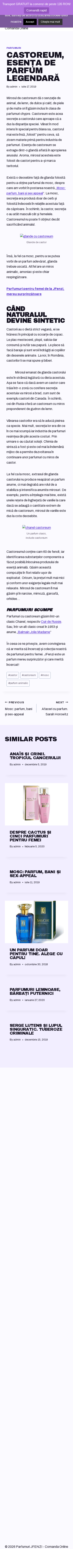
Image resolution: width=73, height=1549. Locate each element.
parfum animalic (18, 683)
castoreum (29, 675)
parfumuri (13, 48)
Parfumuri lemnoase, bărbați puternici (35, 991)
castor (12, 675)
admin (13, 86)
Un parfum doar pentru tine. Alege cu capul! (36, 954)
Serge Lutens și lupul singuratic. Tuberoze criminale (36, 1029)
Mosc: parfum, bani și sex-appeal (18, 708)
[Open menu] (64, 23)
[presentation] (36, 804)
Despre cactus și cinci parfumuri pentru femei (30, 836)
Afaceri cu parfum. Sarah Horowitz (55, 708)
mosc (45, 675)
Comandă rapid (36, 10)
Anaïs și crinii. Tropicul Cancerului (35, 756)
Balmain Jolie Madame (34, 632)
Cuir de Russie (51, 621)
